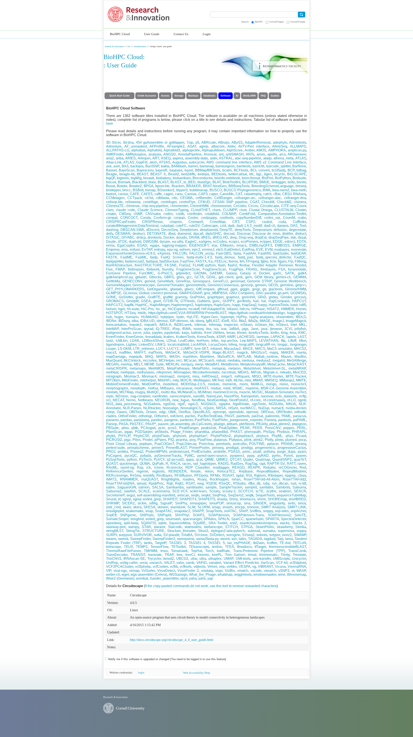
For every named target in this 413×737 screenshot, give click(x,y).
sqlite (162, 523)
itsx (208, 329)
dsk (293, 237)
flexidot (300, 265)
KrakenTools (185, 337)
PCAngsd (148, 428)
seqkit (205, 495)
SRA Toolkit (217, 523)
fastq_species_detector (273, 257)
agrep (203, 146)
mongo (271, 384)
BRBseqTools (239, 186)
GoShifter (126, 297)
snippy (268, 511)
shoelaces (247, 499)
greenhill (248, 297)
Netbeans (145, 400)
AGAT (191, 146)
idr (192, 321)
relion (209, 471)
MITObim (113, 380)
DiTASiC (113, 237)
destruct (139, 233)
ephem (184, 249)
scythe (271, 491)
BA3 (125, 166)
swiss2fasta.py (207, 539)
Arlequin (144, 158)
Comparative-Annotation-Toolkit (282, 214)
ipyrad (148, 329)
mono (283, 384)
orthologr (145, 416)
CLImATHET (200, 210)
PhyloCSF (141, 436)
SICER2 (128, 503)
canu (179, 194)
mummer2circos (225, 392)
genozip (247, 285)
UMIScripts (281, 558)
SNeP (243, 511)
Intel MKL (298, 325)
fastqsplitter (114, 261)
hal (263, 301)
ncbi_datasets (286, 396)
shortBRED (297, 499)
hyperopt (227, 317)
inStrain (246, 325)
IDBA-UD (147, 321)
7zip (189, 142)
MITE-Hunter (273, 376)
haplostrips (203, 305)
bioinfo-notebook (227, 178)
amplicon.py (297, 150)
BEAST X (158, 174)
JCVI (288, 329)
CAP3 (203, 194)
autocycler (196, 162)
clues (216, 210)
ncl (108, 400)
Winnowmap (296, 574)
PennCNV (272, 428)
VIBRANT (265, 566)
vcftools (185, 566)
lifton (302, 340)
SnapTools (214, 511)
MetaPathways (178, 368)
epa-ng (172, 249)
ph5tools (161, 432)
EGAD (142, 245)
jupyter (157, 332)
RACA (175, 463)
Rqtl (169, 483)
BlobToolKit (231, 182)
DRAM (194, 237)
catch (267, 194)
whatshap (224, 574)
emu (124, 249)
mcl (179, 360)
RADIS (223, 463)
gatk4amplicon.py (119, 277)
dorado (181, 237)
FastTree (187, 261)
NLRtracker (151, 408)
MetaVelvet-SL (274, 368)
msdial (216, 388)
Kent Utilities (214, 332)
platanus (220, 440)
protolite (220, 451)
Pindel (148, 440)
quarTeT (300, 459)
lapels (291, 337)
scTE (260, 491)
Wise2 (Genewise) (120, 578)
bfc (251, 174)
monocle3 (298, 384)
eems (110, 245)
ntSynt (233, 408)
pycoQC (131, 455)
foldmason (136, 269)
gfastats (176, 289)
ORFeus (267, 412)
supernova (286, 531)
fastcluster (280, 253)
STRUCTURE (153, 531)
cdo (174, 198)
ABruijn (223, 142)
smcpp (240, 507)
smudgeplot (115, 511)
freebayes (268, 269)
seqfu (195, 495)
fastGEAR (298, 253)
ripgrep (290, 475)
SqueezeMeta (179, 523)
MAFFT (139, 352)
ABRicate (208, 142)
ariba (119, 158)
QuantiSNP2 (282, 459)
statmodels (193, 527)
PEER (257, 428)
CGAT (254, 202)
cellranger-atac (269, 198)
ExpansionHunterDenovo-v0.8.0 (130, 253)
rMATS (111, 479)
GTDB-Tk (170, 301)
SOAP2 (198, 515)
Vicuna (280, 566)
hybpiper (167, 317)
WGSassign (178, 574)
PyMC (189, 455)
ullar (194, 558)
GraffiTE (154, 297)
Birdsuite (299, 178)
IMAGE (265, 321)
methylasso (145, 372)
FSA (281, 269)
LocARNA (198, 344)
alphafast (138, 150)
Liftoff (292, 340)
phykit (110, 436)
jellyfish (300, 329)
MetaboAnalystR (253, 364)
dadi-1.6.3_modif (249, 225)
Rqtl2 (179, 483)
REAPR (254, 467)
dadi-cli (269, 225)
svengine (233, 535)
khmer (241, 332)
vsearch (270, 570)
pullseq (269, 451)
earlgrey (205, 241)
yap (210, 578)
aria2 (110, 158)
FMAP (120, 269)
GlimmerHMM (295, 289)
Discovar (243, 233)
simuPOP (216, 503)
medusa (248, 360)
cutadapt (167, 225)
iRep (176, 329)
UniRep (112, 562)
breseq (301, 186)
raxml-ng (127, 467)
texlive (217, 547)
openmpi (219, 412)
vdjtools (199, 566)
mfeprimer (163, 372)
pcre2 (172, 428)
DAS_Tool (298, 225)
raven (301, 463)
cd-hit (149, 198)
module (213, 384)
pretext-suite (115, 447)
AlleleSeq (279, 146)
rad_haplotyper (204, 463)
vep (222, 566)
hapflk (129, 305)
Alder (231, 146)
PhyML (277, 436)
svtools (261, 535)
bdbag (301, 170)
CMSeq (125, 214)
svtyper (274, 535)
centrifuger (169, 202)
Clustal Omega (260, 210)
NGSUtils (276, 404)
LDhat (171, 340)
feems (233, 261)
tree (179, 555)
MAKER (287, 352)
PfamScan (114, 432)
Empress (113, 249)
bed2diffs (188, 174)
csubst (267, 222)
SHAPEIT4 (187, 499)
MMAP (258, 380)
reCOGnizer (288, 467)
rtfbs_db (254, 483)
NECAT (118, 400)
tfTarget (260, 547)
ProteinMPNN (156, 451)
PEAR (245, 428)
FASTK (111, 257)
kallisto (196, 332)
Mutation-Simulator (279, 392)
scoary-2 (229, 491)
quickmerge (128, 463)
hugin (118, 317)
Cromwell (195, 222)
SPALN (223, 519)
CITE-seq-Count (293, 206)
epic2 (196, 249)
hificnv (244, 309)
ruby (266, 483)
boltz (291, 182)
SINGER (260, 503)
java (264, 329)
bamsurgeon (225, 166)
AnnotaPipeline (190, 154)
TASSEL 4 (196, 543)
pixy (193, 440)
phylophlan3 (243, 436)
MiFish (256, 372)
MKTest (217, 380)
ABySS (237, 142)
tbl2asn (258, 543)
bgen (268, 174)
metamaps (138, 368)
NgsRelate (241, 404)
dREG (206, 237)
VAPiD (201, 562)
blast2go (204, 182)
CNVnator (152, 214)
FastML (141, 257)
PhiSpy (268, 432)
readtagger (221, 467)
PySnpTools (115, 459)
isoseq (198, 329)
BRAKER (193, 186)
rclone (158, 467)
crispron (176, 222)
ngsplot (224, 404)
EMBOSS (282, 245)
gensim (260, 285)
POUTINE (257, 444)
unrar (143, 562)
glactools (275, 289)
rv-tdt (302, 483)
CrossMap (217, 222)
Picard (301, 436)
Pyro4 (288, 455)
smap (216, 507)
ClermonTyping (176, 210)
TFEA (229, 547)
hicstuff (194, 309)
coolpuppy (209, 217)
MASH (175, 356)
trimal (252, 555)
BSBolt (138, 190)
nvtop (110, 412)
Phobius (283, 432)
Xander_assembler (164, 578)
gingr (256, 289)
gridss (273, 297)
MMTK (301, 380)
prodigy (247, 447)
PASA (123, 424)
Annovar (210, 154)
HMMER (287, 309)
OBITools (136, 412)
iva (216, 329)
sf (119, 499)
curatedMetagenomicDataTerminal (132, 225)
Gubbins (203, 301)
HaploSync (222, 305)
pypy (250, 455)
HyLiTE (192, 317)
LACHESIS (245, 337)
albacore (218, 146)
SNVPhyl (182, 515)
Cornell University (114, 11)
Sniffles (255, 511)
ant (221, 154)
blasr (152, 182)
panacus (299, 416)
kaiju (185, 332)
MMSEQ (271, 380)
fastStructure (169, 261)
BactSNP (152, 166)
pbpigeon (299, 424)
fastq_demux (225, 257)
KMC (302, 332)
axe (109, 166)
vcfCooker (160, 566)
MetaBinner (229, 364)
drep (233, 237)
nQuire (208, 408)
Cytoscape (210, 225)
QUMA (145, 463)
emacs (241, 245)
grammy (181, 297)
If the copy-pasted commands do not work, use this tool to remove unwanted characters (211, 586)
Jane (254, 329)
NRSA (221, 408)
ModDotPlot (151, 384)
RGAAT (228, 475)
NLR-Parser (132, 408)
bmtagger (278, 182)
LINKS (160, 344)
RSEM (211, 483)
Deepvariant (262, 230)
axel (116, 166)
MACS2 (300, 348)
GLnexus (130, 293)
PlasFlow (204, 440)
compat (111, 217)
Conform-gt (162, 217)
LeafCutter (186, 340)
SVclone (201, 535)
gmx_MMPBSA (215, 293)
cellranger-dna (295, 198)
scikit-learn (198, 491)
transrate (155, 555)
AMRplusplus (135, 154)
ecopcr (234, 241)
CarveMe (227, 194)
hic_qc (161, 309)
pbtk (134, 428)
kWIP (231, 337)
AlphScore (235, 150)
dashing (112, 230)
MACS (260, 348)
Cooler (193, 217)
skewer (162, 507)
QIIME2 (222, 459)
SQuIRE (199, 523)
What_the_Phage (202, 574)
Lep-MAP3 (248, 340)
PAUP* (150, 424)
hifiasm (232, 309)
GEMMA (299, 277)
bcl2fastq (278, 170)
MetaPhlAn (200, 368)
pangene (171, 420)
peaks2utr (208, 428)
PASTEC (137, 424)
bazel (189, 170)
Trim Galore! (235, 555)
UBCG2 (182, 558)
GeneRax (183, 281)
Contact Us (181, 34)
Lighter (131, 344)
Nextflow (198, 400)
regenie (142, 471)
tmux (164, 551)
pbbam (232, 424)
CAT (239, 194)
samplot (251, 487)
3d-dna (128, 142)
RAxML (111, 467)
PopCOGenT (164, 444)
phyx (289, 436)
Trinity (285, 555)
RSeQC (225, 483)
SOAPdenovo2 (279, 515)
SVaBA (187, 535)
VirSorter (148, 570)
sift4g (153, 503)
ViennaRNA (297, 566)
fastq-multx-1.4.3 (199, 257)
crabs (302, 217)
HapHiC (141, 305)
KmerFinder (115, 337)
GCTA (199, 277)
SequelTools (265, 495)
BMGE (264, 182)
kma (293, 332)
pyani (302, 451)
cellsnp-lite (114, 202)
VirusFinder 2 (188, 570)
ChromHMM (199, 206)
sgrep (126, 499)
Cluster (300, 210)
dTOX (122, 241)
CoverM (289, 217)
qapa (190, 459)
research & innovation (114, 46)
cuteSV (194, 225)
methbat (112, 372)
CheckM (268, 202)
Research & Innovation (140, 9)
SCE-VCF (179, 491)
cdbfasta (162, 198)
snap (149, 511)
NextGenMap (217, 400)
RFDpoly (201, 475)
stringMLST (114, 531)
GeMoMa (113, 281)
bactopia (136, 166)
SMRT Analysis (273, 507)
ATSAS (164, 162)
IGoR (225, 321)
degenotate (297, 230)
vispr (218, 570)
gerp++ (300, 285)
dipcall (198, 233)
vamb (190, 562)
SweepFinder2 (164, 539)
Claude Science (150, 210)
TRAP (169, 555)
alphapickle (191, 150)
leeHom (203, 340)
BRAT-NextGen (215, 186)
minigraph (113, 376)
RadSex (237, 463)
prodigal (232, 447)
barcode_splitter (278, 166)
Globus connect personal (158, 293)
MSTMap (126, 392)
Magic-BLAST (223, 352)
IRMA (186, 329)
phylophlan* (198, 436)
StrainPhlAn (265, 527)
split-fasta (131, 523)
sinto (291, 503)
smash (227, 507)
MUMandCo (186, 392)
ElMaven (227, 245)
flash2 (232, 265)
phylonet (179, 436)
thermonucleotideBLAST (287, 547)
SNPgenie (128, 515)
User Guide (151, 34)
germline (286, 285)
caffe (158, 194)
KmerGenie (134, 337)
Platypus (235, 440)
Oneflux (184, 412)
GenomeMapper (118, 285)
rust (293, 483)
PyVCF (159, 459)
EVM (269, 249)
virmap (134, 570)
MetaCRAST (296, 364)
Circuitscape (269, 206)
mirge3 (226, 376)
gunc (216, 301)
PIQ (171, 440)
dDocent (152, 230)
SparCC (237, 519)
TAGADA (255, 539)
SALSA (157, 487)
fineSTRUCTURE (148, 265)
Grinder (286, 297)
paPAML (299, 420)
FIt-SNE (171, 265)
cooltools (226, 217)
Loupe (111, 348)
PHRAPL (299, 432)
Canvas (190, 194)
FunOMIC (146, 273)
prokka (123, 451)
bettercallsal (237, 174)
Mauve (286, 356)
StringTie (133, 531)
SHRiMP (112, 503)
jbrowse (276, 329)
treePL (217, 555)
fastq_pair (245, 257)
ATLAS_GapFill (135, 162)
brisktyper (113, 190)
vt (293, 570)
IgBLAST (212, 321)
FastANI (264, 253)
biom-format (251, 178)
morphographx (117, 388)
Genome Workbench (290, 281)
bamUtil (258, 166)
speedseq (113, 523)
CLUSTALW (283, 210)
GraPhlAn (197, 297)
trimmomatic (268, 555)
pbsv (125, 428)
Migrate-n (270, 372)
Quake (248, 459)
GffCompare (205, 289)
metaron (234, 368)
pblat (273, 424)
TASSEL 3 (177, 543)
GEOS (273, 285)
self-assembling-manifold (156, 495)
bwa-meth (298, 190)
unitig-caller (128, 562)
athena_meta (283, 158)
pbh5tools (246, 424)
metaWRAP (297, 368)
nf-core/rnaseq (274, 400)
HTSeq (130, 313)
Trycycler (154, 558)
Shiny (233, 499)
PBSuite (112, 428)
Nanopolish (250, 396)
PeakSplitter (228, 428)
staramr (159, 527)
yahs (202, 578)
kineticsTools (258, 332)
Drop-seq (246, 237)
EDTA (301, 241)
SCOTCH (245, 491)
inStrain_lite (264, 325)
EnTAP (147, 249)
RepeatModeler (294, 471)
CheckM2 (284, 202)
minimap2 (166, 376)
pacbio (190, 416)
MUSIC (257, 392)
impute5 (150, 325)
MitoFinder (130, 380)
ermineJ (208, 249)
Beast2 (173, 174)
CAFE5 (147, 194)
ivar (223, 329)
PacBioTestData (210, 416)
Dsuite (111, 241)
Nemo (131, 400)
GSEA (146, 301)
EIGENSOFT (199, 245)
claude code (125, 210)
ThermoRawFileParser (123, 551)
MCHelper (166, 360)
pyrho (276, 455)
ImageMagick (296, 321)
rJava (302, 475)
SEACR (300, 491)
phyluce (262, 436)
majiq (274, 352)
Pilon (136, 440)
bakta (165, 166)
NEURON (162, 400)
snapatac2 (182, 511)
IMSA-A (165, 325)
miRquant (241, 376)
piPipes (160, 440)
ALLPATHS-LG (117, 150)
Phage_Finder (181, 432)
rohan (236, 479)
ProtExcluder (201, 451)
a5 (197, 142)
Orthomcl (161, 416)
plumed (291, 440)
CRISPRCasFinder (120, 222)
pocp (302, 440)
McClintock (132, 360)
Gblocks (155, 277)
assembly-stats (196, 158)
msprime (252, 388)
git (264, 289)
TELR (128, 547)
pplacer (272, 444)
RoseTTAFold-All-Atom (261, 479)
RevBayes (164, 475)
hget (121, 309)
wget (125, 574)
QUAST (112, 463)
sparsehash (255, 519)
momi (243, 384)
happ (236, 305)
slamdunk (177, 507)
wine (281, 574)
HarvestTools (279, 305)
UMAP (228, 558)
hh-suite (133, 309)
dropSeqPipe (278, 237)
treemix (203, 555)
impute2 (135, 325)
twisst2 (168, 558)
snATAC (230, 511)
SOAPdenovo (218, 515)
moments (229, 384)
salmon (143, 487)
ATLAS (300, 158)
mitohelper (148, 380)
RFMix (215, 475)
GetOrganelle (157, 289)
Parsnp (111, 424)
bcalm (227, 170)
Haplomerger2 (182, 305)
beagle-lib (127, 174)
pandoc (156, 420)
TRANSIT (138, 555)
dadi (231, 225)
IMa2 (242, 321)
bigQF (110, 178)
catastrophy (252, 194)
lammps (263, 337)
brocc (126, 190)
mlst (248, 380)
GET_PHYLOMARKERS (125, 289)
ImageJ (278, 321)
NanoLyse (214, 396)
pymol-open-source (212, 455)
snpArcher (298, 511)
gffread (222, 289)
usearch (155, 562)
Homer (301, 309)
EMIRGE (299, 245)
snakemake (134, 511)
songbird (137, 519)
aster (213, 158)
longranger (298, 344)
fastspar (152, 261)
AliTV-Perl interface (253, 146)
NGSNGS (208, 404)
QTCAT (235, 459)
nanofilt (198, 396)
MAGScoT (259, 352)
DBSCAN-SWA (132, 230)
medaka (234, 360)
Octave (151, 412)
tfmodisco (244, 547)
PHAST (236, 432)
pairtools (243, 416)
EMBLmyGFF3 (260, 245)
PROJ (110, 451)
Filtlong (300, 261)
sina (247, 503)
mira (195, 376)
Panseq (270, 420)
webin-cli (113, 574)
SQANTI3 (148, 523)
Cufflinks (299, 222)
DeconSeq (169, 230)
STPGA (247, 527)
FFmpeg (252, 261)
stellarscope (213, 527)
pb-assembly (180, 424)
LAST (302, 337)
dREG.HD (220, 237)
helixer (111, 309)
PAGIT (229, 416)
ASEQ (166, 158)
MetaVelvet (251, 368)
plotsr (279, 440)
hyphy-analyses (261, 317)
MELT (138, 364)
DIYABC (128, 237)
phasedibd (220, 432)
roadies (188, 479)
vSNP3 (283, 570)
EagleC (191, 241)
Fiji (290, 261)
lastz (109, 340)
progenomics (265, 447)
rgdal (240, 475)
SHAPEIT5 (206, 499)
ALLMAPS (298, 146)
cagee (168, 194)
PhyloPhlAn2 (221, 436)
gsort (157, 301)
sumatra (269, 531)
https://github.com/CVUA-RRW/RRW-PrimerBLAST (187, 313)
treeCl (190, 555)
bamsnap (207, 166)
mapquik (135, 356)
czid (223, 225)
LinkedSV (146, 344)
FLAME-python (204, 265)
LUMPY (186, 348)
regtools (158, 471)
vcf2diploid (298, 562)
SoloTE (300, 515)
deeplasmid (209, 230)
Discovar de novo (266, 233)
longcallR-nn (265, 344)
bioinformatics (140, 46)
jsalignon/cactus (118, 332)
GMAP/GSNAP (190, 293)
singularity (277, 503)
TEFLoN (299, 543)
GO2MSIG (298, 293)
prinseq (217, 447)
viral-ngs (120, 570)
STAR (146, 527)
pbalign (219, 424)
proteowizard (179, 451)
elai (214, 245)
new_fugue (180, 400)
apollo (272, 154)
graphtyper (215, 297)
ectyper (265, 241)
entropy (159, 249)
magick (242, 352)
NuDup (263, 408)
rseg (200, 483)
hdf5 (302, 305)
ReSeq (135, 475)
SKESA (149, 507)
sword (225, 539)
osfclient (176, 416)
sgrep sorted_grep (147, 499)
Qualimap (262, 459)
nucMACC (248, 408)
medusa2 (263, 360)
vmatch (242, 570)
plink (247, 440)
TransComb (297, 551)
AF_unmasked (135, 146)
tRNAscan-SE (134, 558)
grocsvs (300, 297)
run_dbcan (280, 483)
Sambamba (175, 487)
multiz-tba (168, 392)
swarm (111, 539)
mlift (228, 380)
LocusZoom (217, 344)
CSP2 (250, 222)
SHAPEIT (170, 499)
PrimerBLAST (176, 447)
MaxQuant (114, 360)
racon (186, 463)
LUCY (160, 348)
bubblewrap (199, 190)
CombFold (247, 214)
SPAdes (209, 519)
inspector (231, 325)
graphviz (232, 297)
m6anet (216, 348)
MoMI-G (257, 384)
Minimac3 (131, 376)
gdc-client (226, 277)
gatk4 (302, 273)
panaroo (112, 420)
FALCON (180, 253)
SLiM (191, 507)
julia (146, 332)
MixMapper (201, 380)
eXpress (163, 253)
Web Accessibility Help (196, 672)
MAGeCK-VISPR (196, 352)
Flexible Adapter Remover (272, 265)
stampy (133, 527)
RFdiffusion (183, 475)
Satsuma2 (114, 491)
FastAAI (249, 253)
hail (256, 301)
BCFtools (241, 170)
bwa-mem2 (280, 190)
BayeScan (127, 170)
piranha (181, 440)
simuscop (233, 503)
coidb (180, 214)
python (132, 459)
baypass (176, 170)
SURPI (111, 535)
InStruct (282, 325)
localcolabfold (178, 344)
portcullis (240, 444)
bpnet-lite (162, 186)
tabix (242, 539)
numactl (277, 408)
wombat (142, 578)
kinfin (275, 332)
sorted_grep (154, 519)
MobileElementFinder (122, 384)
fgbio (264, 261)
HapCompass (279, 301)
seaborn (285, 491)
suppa (301, 531)
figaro (282, 261)
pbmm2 (284, 424)
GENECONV (132, 281)
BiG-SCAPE (296, 174)
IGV (234, 321)
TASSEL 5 (216, 543)
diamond (184, 233)
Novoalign (170, 408)
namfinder (159, 396)
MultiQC (153, 392)
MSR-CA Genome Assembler (283, 388)
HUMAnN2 (149, 317)
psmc (246, 451)
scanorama (161, 491)
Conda (145, 217)
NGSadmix (152, 404)
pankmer (186, 420)
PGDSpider (143, 432)
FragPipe (236, 269)
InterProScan (131, 329)
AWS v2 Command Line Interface (280, 162)
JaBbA (234, 329)
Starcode (175, 527)
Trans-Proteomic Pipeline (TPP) (259, 551)
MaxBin (300, 356)
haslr (294, 305)
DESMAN (122, 233)
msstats (112, 392)
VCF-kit (282, 562)
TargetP (160, 543)
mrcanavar (184, 388)
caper (213, 194)
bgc (259, 174)
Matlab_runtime (266, 356)
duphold (135, 241)
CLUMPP (230, 210)
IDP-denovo (179, 321)
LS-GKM (124, 348)
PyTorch (145, 459)
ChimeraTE (115, 206)
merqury (187, 364)
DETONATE (156, 233)
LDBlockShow (153, 340)
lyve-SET (201, 348)
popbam (145, 444)
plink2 (258, 440)
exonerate (298, 249)
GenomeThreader (170, 285)
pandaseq (141, 420)
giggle (245, 289)
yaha (193, 578)
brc (129, 46)
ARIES (130, 158)
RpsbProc (156, 483)
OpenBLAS (201, 412)
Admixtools (297, 142)
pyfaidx (145, 455)
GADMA (200, 273)
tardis (148, 543)
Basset (111, 170)
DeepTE (226, 230)
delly (109, 233)
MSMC (238, 388)
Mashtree (207, 356)
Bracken (178, 186)
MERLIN (172, 364)
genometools (196, 285)
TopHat (196, 551)
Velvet (212, 566)
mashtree (190, 356)
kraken (168, 337)
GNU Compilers (241, 293)
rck (148, 467)
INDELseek (183, 325)
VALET (169, 562)
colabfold (212, 214)
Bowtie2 (135, 186)
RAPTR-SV (276, 463)
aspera (178, 158)
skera (137, 507)
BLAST (163, 182)
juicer (137, 332)
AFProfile (156, 146)
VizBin (230, 570)
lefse (215, 340)
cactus (123, 194)
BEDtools (218, 174)
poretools (223, 444)
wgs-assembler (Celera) (149, 574)
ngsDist (169, 404)
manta (301, 352)
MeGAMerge (296, 360)
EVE (259, 249)
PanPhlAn (202, 420)
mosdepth (137, 388)
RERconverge (117, 475)
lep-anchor (229, 340)
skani (127, 507)
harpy (262, 305)
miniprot (183, 376)
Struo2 (203, 531)
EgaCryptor (125, 245)
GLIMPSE (113, 293)
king (284, 332)
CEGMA (186, 198)
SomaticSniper (117, 519)
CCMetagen (115, 198)
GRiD (262, 297)
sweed (123, 539)
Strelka (300, 527)
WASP (301, 570)
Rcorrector (174, 467)
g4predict (183, 273)
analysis (154, 154)
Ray (140, 467)
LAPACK (277, 337)
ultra (202, 558)
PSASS (234, 451)
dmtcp (141, 237)
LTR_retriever (143, 348)
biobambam (182, 178)
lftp (283, 340)
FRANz (251, 269)
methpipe (127, 372)
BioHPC (259, 21)
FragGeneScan (188, 269)
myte (109, 396)
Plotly (269, 440)
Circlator (239, 206)
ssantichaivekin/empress (258, 523)
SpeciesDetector (293, 519)
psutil (257, 451)
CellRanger (223, 198)
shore (261, 499)
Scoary (214, 491)
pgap (128, 432)
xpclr (183, 578)
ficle (273, 261)
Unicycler (299, 558)
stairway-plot (115, 527)
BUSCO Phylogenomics (242, 190)
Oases (122, 412)
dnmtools (155, 237)
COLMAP (229, 214)
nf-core (255, 400)
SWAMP (300, 535)
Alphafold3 (171, 150)
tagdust (269, 539)
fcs (210, 261)
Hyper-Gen (209, 317)
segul (130, 495)
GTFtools (187, 301)
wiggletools (243, 574)
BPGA (148, 186)
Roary (201, 479)
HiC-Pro (147, 309)
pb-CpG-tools (201, 424)
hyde (180, 317)
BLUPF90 (249, 182)
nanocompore (180, 396)
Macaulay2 (232, 348)
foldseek (152, 269)
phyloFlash (160, 436)
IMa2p (253, 321)
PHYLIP (124, 436)
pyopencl (237, 455)
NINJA (291, 404)
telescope (113, 547)
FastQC (300, 257)
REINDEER (177, 471)
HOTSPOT (114, 313)
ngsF (181, 404)
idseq (200, 321)
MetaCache (276, 364)
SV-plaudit (171, 535)
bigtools (123, 178)
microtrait (229, 372)
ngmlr (302, 400)
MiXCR (185, 380)
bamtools (244, 166)
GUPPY (228, 301)
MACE (248, 348)
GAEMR (216, 273)
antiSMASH (235, 154)
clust (243, 210)
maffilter (125, 352)
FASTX (201, 261)
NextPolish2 (238, 400)
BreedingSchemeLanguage (272, 186)
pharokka (202, 432)
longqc (282, 344)
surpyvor (125, 535)
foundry (167, 269)
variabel (215, 562)
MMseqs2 (286, 380)
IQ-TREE (163, 329)
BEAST (142, 174)
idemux (162, 321)
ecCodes (220, 241)
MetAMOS (156, 368)
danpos (282, 225)
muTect (300, 392)
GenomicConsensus (223, 285)
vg (254, 566)
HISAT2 (273, 309)
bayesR (161, 170)
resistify (148, 475)
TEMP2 (142, 547)
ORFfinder (284, 412)
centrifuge (150, 202)
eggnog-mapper (174, 245)
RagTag (251, 463)
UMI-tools (243, 558)
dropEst (261, 237)
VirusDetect (166, 570)
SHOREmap (277, 499)
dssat (302, 237)
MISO (256, 376)
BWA (266, 190)
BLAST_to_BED (183, 182)
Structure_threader (181, 531)
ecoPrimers (249, 241)
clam (109, 210)
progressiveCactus (291, 447)
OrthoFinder (127, 416)
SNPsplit (164, 515)
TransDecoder (117, 555)
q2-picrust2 (175, 459)
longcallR (246, 344)
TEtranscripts (199, 547)
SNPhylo (147, 515)
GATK (289, 273)
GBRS (169, 277)
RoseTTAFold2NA (120, 483)
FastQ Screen (172, 257)
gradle (140, 297)
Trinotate (299, 555)
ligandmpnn (115, 344)
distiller (287, 233)
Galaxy (231, 273)
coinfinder (194, 214)
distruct (300, 233)
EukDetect (232, 249)
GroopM (132, 301)
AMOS (261, 150)
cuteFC (181, 225)
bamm (193, 166)
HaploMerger (160, 305)
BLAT (217, 182)
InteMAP (112, 329)
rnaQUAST (149, 479)
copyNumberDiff (248, 217)
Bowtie (122, 186)
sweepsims (185, 539)
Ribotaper (275, 475)
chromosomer (221, 206)
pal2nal (257, 416)
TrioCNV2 (113, 558)
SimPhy (181, 503)
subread (254, 531)
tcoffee (272, 543)
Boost (110, 186)
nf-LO (291, 400)
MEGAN (112, 364)
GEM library (263, 277)
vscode (256, 570)
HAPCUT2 (114, 305)
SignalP (166, 503)
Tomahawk (179, 551)
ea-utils (177, 241)
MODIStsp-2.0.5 (193, 384)
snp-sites (282, 511)
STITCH (231, 527)
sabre (110, 487)
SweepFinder (140, 539)
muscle (244, 392)
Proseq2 (136, 451)
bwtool (111, 194)
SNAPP (198, 511)
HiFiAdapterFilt (213, 309)
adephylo (280, 142)
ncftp (302, 396)
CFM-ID (204, 202)
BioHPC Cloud (120, 34)
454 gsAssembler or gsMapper (160, 142)
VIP (108, 570)
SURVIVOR (143, 535)
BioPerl (267, 178)
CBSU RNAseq (294, 194)
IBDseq (124, 321)
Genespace (201, 281)
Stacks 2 (299, 523)
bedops (203, 174)
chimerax (133, 206)
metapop (218, 368)
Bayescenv (145, 170)
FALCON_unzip (201, 253)
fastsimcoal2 (134, 261)
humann (132, 317)
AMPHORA (277, 150)
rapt (262, 463)
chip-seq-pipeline (155, 206)
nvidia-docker (296, 408)
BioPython (283, 178)
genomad (237, 281)
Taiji (280, 539)
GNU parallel (266, 293)
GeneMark (165, 281)
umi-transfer (262, 558)
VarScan (267, 562)
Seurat (111, 499)
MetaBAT (212, 364)
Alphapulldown (213, 150)
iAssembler (284, 317)
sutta (157, 535)
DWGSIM (150, 241)
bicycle (279, 174)
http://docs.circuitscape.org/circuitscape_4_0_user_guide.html (171, 640)
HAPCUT (299, 301)
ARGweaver (297, 154)
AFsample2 (176, 146)
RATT (291, 463)
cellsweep (132, 202)
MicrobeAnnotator (206, 372)
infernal (200, 325)
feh (242, 261)
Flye (109, 269)
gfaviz (189, 289)
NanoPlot (231, 396)
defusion (280, 230)
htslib (142, 313)
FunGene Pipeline (121, 273)
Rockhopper (219, 479)
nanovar (267, 396)
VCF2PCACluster (119, 566)
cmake (111, 214)
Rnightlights (170, 479)
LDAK (134, 340)
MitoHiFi (164, 380)
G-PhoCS (165, 273)
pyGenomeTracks (167, 455)
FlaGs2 (184, 265)
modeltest (170, 384)
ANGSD (169, 154)
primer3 (157, 447)
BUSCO (216, 190)
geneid (150, 281)
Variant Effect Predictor (241, 562)
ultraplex (214, 558)
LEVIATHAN (268, 340)
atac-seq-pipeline (248, 158)
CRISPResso (152, 222)
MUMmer (204, 392)
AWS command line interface (229, 162)
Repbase (246, 471)
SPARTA (272, 519)
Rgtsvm (260, 475)
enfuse (135, 249)
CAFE (134, 194)
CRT (235, 222)
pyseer (301, 455)
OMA (172, 412)
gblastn (140, 277)
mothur (153, 388)
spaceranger (192, 519)
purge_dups (286, 451)
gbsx (180, 277)
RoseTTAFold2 (294, 479)
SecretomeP (115, 495)
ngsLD (193, 404)
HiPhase (258, 309)
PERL (301, 428)
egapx (154, 245)
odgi (162, 412)
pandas (126, 420)
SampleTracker (230, 487)
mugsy (140, 392)
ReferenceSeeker (119, 471)
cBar (276, 194)
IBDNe (111, 321)
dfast (171, 233)
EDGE (278, 241)
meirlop (126, 364)
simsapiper (198, 503)
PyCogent (113, 455)
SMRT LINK (296, 507)
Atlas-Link (113, 162)
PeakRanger (188, 428)
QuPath (158, 463)
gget (234, 289)
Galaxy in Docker (255, 273)
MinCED (299, 372)
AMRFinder (114, 154)
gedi (239, 277)
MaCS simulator (279, 348)
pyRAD (263, 455)
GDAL (211, 277)
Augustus (179, 162)
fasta (237, 253)
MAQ (149, 356)
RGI (249, 475)
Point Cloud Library (121, 444)
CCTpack (134, 198)
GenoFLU (220, 281)
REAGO (238, 467)
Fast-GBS (223, 253)
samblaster (194, 487)
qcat (199, 459)
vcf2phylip (143, 566)
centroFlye (187, 202)
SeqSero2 (235, 495)
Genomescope (144, 285)
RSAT (190, 483)
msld (226, 388)
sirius (302, 503)
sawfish (130, 491)
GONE (111, 297)
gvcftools (244, 301)
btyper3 (182, 190)
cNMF (138, 214)
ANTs (250, 154)
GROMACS (115, 301)
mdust (220, 360)
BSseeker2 (165, 190)
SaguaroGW (126, 487)
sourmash (173, 519)
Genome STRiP (259, 281)
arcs (282, 154)
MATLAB (244, 356)
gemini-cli (283, 277)
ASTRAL (226, 158)
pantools (284, 420)
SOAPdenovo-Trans (248, 515)
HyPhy (241, 317)
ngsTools (259, 404)
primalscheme (138, 447)
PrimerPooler (199, 447)
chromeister (179, 206)
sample (211, 487)
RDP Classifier (197, 467)
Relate (196, 471)
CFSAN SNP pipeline (230, 202)
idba (135, 321)
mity (176, 380)
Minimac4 (149, 376)
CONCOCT (128, 217)
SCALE (144, 491)
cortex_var (272, 217)
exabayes (281, 249)
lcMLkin (122, 340)
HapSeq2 (249, 305)
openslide (236, 412)
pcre (161, 428)
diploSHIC (213, 233)
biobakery (163, 178)
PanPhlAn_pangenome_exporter (237, 420)
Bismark (124, 182)
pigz (127, 440)
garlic (277, 273)
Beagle (111, 174)
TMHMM (150, 551)
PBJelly (262, 424)
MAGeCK (172, 352)
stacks (285, 523)
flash (221, 265)
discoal (228, 233)
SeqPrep (219, 495)
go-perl (283, 293)
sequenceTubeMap (291, 495)
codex (168, 214)
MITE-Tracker (296, 376)
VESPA (244, 566)
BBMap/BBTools (207, 170)
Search (245, 21)
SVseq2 (248, 535)
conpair (179, 217)
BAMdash (178, 166)
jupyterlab (171, 332)
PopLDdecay (186, 444)
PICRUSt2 (114, 440)
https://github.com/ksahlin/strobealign (256, 313)
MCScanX (206, 360)
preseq (301, 444)
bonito (301, 182)
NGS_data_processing (123, 404)
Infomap (215, 325)
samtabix (266, 487)
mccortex (150, 360)
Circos (253, 206)
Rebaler (269, 467)
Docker (168, 237)
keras (231, 332)
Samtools (283, 487)
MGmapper (182, 372)
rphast (141, 483)
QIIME (209, 459)
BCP (291, 170)
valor (180, 562)
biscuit (111, 182)
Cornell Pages (276, 21)
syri (234, 539)
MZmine (122, 396)
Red (303, 467)
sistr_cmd (113, 507)
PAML (286, 416)
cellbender (203, 198)
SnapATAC (163, 511)
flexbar (244, 265)
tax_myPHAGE (239, 543)
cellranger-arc (245, 198)
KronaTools (205, 337)
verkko (232, 566)
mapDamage (116, 356)
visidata (207, 570)
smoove (253, 507)
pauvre (163, 424)
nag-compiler (140, 396)
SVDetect (217, 535)
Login (207, 34)
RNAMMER (129, 479)
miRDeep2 (210, 376)
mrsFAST (201, 388)
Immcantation (116, 325)
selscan (183, 495)
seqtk (249, 495)
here (109, 123)
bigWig (136, 178)
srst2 (233, 523)
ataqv (267, 158)
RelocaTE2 (226, 471)
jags (245, 329)
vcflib (174, 566)
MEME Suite (154, 364)
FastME (126, 257)
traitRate (223, 551)
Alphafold (154, 150)
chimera (300, 202)
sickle (142, 503)
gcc (189, 277)
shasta (222, 499)
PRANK (287, 444)
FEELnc (220, 261)
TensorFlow (159, 547)
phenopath (252, 432)
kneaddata (153, 337)
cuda (282, 222)
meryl (199, 364)
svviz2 (287, 535)
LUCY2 (173, 348)
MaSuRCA (225, 356)
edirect (290, 241)
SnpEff (111, 515)
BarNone (299, 166)
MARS (161, 356)
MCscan (190, 360)
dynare (165, 241)
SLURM (203, 507)
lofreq (232, 344)
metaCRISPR (116, 368)
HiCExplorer (177, 309)
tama (289, 539)
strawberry (285, 527)
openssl (252, 412)
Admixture (114, 146)
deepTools (243, 230)
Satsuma (299, 487)
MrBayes (167, 388)
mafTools (155, 352)
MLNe (238, 380)
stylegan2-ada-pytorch (228, 531)
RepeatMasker (268, 471)
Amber (249, 150)
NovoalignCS (190, 408)
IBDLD (301, 317)
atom (153, 162)
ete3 (219, 249)
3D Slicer (113, 142)
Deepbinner (189, 230)
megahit (279, 360)
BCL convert (260, 170)
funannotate (297, 269)
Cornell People (297, 21)
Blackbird (139, 182)
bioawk (148, 178)
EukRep (248, 249)
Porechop (206, 444)
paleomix (272, 416)
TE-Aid (285, 543)
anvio (261, 154)
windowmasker (264, 574)
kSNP (221, 337)
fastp (153, 257)
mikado (285, 372)
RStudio (239, 483)
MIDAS (243, 372)
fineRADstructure (119, 265)
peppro (288, 428)
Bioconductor (203, 178)
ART (155, 158)
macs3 (111, 352)
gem (248, 277)
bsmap (150, 190)
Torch (209, 551)
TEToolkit (178, 547)
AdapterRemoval (258, 142)
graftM (168, 297)
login (141, 672)
